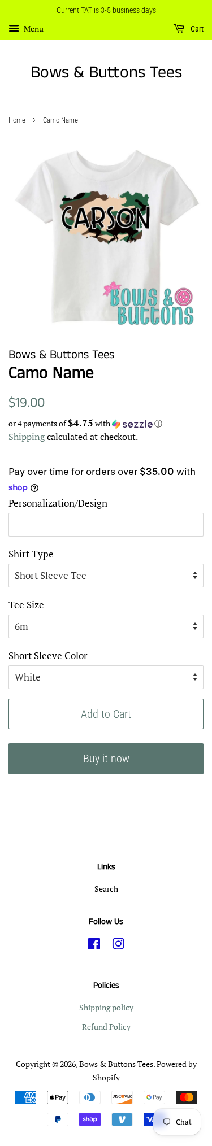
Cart (196, 28)
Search (106, 888)
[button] (106, 423)
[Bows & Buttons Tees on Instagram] (118, 945)
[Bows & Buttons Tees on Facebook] (94, 945)
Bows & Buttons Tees (106, 73)
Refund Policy (106, 1026)
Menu (33, 28)
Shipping (26, 436)
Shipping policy (106, 1007)
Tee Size (26, 604)
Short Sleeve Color (48, 655)
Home (16, 120)
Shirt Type (31, 553)
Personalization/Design (57, 502)
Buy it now (106, 758)
